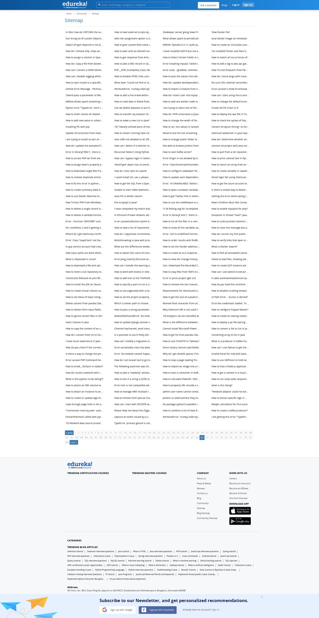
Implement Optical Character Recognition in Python (86, 579)
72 (216, 437)
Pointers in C (172, 556)
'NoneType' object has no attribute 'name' (133, 164)
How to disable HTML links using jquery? (133, 76)
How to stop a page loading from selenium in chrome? (182, 360)
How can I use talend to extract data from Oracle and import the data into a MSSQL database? (231, 271)
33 (216, 432)
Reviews (201, 488)
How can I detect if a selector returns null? (133, 145)
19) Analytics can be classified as (181, 315)
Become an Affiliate (238, 488)
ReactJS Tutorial (188, 569)
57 (144, 437)
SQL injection (231, 560)
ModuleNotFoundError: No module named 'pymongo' (133, 315)
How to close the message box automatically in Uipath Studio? (231, 227)
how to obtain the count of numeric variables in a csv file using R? (133, 252)
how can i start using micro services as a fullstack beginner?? (231, 95)
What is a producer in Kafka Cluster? (231, 341)
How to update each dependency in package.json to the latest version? (182, 177)
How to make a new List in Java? (131, 120)
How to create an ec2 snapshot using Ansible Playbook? (182, 252)
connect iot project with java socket (231, 145)
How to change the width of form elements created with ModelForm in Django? (182, 120)
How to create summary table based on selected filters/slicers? (85, 189)
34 (221, 432)
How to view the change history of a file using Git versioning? (182, 259)
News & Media (204, 483)
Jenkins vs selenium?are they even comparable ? (182, 397)
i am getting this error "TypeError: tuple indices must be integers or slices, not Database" (231, 416)
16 (134, 432)
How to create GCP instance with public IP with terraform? (231, 265)
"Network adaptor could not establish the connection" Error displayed (231, 391)
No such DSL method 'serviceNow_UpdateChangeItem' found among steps (231, 82)
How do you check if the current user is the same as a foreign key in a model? (85, 347)
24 (173, 432)
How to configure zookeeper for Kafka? (182, 170)
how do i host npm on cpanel (130, 170)
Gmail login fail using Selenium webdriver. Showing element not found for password (231, 177)
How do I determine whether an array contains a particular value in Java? (231, 139)
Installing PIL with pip (78, 126)
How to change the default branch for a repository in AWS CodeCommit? (231, 101)
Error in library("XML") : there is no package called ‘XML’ (85, 152)
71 (211, 437)
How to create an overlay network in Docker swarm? (231, 315)
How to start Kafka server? (177, 152)
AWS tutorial (112, 565)
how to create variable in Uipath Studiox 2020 (231, 170)
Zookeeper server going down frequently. (182, 32)
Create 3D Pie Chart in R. (225, 107)
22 (163, 432)
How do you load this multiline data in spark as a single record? (231, 284)
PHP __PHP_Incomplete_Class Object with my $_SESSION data (133, 70)
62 (168, 437)
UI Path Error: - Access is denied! (230, 297)
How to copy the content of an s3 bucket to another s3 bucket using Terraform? (85, 328)
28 (192, 432)
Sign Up (248, 4)
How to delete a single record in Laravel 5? (85, 208)
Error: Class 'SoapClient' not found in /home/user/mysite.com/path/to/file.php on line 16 (85, 240)
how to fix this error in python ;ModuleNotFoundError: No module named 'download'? (85, 183)
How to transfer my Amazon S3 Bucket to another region (133, 114)
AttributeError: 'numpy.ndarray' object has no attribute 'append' (182, 416)
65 (182, 437)
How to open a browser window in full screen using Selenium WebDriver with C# (182, 189)
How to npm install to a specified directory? (85, 82)
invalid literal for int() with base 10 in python (231, 353)
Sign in (215, 609)
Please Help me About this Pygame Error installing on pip (133, 410)
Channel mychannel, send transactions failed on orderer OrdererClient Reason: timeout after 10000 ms (133, 328)
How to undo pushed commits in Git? (231, 221)
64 (177, 437)
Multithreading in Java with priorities (133, 240)
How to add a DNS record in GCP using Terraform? (133, 63)
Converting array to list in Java (228, 334)
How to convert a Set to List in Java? (231, 328)
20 (154, 432)
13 (120, 432)
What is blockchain (157, 565)
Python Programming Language (109, 569)
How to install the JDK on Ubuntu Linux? (85, 284)
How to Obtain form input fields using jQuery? (85, 309)
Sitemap (201, 508)
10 (106, 432)
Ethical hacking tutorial (210, 560)
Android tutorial (209, 556)
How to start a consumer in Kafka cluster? (182, 372)
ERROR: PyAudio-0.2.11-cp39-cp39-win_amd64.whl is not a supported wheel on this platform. (182, 44)
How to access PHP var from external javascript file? (85, 158)
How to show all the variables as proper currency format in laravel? (182, 227)
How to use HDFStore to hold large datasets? (231, 360)
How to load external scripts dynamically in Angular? (133, 32)
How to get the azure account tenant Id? (231, 183)
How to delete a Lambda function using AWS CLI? (85, 215)
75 (230, 437)
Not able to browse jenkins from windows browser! (182, 145)
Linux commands (190, 556)
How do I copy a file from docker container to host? (85, 63)
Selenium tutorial (75, 551)
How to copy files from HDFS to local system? (182, 271)
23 (168, 432)
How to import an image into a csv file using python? (182, 366)
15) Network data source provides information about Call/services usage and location (85, 423)
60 (158, 437)
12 (115, 432)
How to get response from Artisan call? (133, 57)
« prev (69, 432)
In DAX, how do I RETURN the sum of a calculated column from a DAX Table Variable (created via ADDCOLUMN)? (85, 32)
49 (105, 437)
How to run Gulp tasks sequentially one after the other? (231, 379)
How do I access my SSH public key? (231, 233)
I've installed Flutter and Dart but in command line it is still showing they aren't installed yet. (231, 51)
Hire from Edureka (238, 498)
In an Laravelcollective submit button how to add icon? (133, 221)
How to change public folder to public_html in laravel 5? (182, 139)
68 (197, 437)
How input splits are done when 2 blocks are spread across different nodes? (85, 252)
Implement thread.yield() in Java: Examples (197, 574)
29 (197, 432)
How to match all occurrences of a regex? (231, 57)
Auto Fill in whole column (128, 196)
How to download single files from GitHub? (85, 170)
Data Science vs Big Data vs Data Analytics (219, 569)
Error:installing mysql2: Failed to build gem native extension (182, 63)
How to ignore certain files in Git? (84, 315)
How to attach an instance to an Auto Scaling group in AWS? (85, 391)
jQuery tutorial (74, 560)
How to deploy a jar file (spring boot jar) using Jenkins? (231, 322)
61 (163, 437)
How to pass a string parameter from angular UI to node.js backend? (133, 309)
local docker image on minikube (229, 38)
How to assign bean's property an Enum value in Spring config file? (85, 164)
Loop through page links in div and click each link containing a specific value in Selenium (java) (85, 404)
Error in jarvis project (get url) (179, 278)
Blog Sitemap (203, 513)
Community (203, 503)
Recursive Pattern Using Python (131, 152)
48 (100, 437)
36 (231, 432)
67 (192, 437)
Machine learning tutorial (140, 560)
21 (159, 432)
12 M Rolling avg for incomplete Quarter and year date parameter (182, 208)
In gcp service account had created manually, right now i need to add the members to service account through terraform (85, 246)
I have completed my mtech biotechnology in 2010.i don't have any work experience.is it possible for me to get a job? (133, 208)
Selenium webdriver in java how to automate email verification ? (231, 133)
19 (149, 432)
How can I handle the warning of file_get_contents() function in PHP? (133, 265)
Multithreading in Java (167, 569)
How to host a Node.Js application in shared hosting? (231, 366)
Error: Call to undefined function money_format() (182, 233)
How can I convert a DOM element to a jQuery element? (85, 70)
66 (187, 437)
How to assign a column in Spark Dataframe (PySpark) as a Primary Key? (85, 57)
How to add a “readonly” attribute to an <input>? (133, 372)
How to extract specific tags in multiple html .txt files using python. (231, 397)
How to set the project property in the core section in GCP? (133, 297)
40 (250, 432)
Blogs (225, 5)
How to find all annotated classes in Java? (231, 252)
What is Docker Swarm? (224, 246)
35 (226, 432)
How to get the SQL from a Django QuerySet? (133, 183)
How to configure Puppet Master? (230, 309)
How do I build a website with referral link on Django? (85, 372)
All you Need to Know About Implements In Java (128, 579)
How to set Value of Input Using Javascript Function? (85, 297)
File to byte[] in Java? (125, 202)
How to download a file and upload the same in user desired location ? (85, 265)
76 (235, 437)
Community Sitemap (207, 518)
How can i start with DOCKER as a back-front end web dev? (133, 404)
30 (202, 432)
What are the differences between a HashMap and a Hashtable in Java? (133, 246)
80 (67, 442)
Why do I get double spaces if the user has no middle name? (182, 353)
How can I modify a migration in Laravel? (133, 341)
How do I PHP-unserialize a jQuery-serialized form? (182, 114)
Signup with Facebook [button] (161, 609)
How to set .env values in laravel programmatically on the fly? (182, 126)
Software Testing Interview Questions (84, 574)
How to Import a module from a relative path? (182, 88)
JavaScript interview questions (205, 551)
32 (212, 432)
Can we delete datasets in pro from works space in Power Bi (133, 107)
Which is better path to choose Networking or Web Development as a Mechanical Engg (133, 303)
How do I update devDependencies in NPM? (182, 82)
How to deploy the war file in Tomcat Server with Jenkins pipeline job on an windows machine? (231, 114)
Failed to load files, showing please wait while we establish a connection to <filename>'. (231, 259)
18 (144, 432)
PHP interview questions (78, 556)
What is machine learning (184, 560)
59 (153, 437)
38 (240, 432)
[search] (99, 4)
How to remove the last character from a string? (182, 284)
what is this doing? (222, 385)
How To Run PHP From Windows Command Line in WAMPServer (85, 202)
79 (250, 437)
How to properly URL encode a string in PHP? (182, 385)
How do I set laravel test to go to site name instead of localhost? (133, 360)
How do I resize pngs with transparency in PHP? (231, 76)
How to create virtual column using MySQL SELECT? (85, 290)
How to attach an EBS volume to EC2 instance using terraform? (85, 385)
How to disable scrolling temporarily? (231, 290)
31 (207, 432)
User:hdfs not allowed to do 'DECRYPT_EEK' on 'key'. (133, 139)
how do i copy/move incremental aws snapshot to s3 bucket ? (133, 233)
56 (139, 437)
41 (67, 437)
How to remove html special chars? (133, 397)
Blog (199, 498)
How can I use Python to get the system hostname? (231, 347)
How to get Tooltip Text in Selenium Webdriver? (182, 196)
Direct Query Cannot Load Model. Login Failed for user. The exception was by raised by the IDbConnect (182, 347)
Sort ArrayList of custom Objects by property (85, 38)
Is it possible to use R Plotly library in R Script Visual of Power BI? (133, 334)
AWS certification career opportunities (85, 565)
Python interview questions (140, 569)
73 (221, 437)
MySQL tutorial (117, 560)
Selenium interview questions (100, 551)
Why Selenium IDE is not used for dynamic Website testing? (182, 309)
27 (187, 432)
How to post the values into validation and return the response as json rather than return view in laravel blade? (182, 76)
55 (134, 437)
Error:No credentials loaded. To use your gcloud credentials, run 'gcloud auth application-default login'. (231, 303)
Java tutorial (123, 551)
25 (178, 432)
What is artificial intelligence (201, 565)
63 (173, 437)
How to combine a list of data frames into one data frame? (182, 410)
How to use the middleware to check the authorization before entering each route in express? (182, 202)
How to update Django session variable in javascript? (133, 322)
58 (149, 437)
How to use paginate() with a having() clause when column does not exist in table (133, 290)
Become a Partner (238, 493)
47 (96, 437)
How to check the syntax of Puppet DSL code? (231, 120)
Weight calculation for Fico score (230, 404)
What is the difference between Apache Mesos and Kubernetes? (182, 322)
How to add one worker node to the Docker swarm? (182, 101)
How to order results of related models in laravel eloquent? (85, 114)
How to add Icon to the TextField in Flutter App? (133, 278)
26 (183, 432)
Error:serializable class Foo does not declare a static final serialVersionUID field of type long (133, 347)
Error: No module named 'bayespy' (133, 353)
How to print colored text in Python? (231, 158)
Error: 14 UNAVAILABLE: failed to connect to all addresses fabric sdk (182, 183)
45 (86, 437)
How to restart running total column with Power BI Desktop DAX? (133, 133)
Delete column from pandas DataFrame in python (85, 303)
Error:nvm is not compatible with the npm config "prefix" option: (133, 385)
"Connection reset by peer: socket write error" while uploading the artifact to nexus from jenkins (85, 410)
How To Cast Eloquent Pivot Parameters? (231, 70)
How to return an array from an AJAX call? (231, 164)
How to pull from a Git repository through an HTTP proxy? (231, 152)
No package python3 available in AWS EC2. (182, 404)
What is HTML (139, 551)
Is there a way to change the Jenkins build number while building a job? (85, 353)
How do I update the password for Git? (85, 145)
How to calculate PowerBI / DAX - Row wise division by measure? (182, 379)
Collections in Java (243, 565)
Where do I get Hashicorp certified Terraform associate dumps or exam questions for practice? (85, 233)
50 (110, 437)
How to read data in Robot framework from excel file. (133, 101)
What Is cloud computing (133, 565)
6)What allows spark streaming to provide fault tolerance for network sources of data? (85, 101)
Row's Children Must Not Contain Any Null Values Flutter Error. (231, 202)
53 (124, 437)
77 (240, 437)
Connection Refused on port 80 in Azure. (85, 278)
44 (81, 437)
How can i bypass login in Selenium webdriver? (133, 158)
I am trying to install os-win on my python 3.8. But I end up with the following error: (85, 139)
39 (245, 432)
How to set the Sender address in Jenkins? (182, 246)
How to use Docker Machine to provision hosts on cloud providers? (85, 196)
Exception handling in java (79, 569)
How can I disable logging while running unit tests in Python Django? (85, 76)
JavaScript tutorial (228, 556)
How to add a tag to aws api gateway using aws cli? (231, 63)
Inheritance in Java (102, 556)
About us (201, 478)
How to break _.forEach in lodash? (84, 366)
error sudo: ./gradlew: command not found (182, 70)
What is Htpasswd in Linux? (81, 259)
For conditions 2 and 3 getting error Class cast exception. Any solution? (85, 227)
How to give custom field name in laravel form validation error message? (133, 44)
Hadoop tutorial (177, 565)
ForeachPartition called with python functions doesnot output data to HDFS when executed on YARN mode (85, 416)
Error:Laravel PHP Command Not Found (85, 360)
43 (76, 437)
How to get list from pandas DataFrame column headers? (182, 334)
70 (206, 437)
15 (130, 432)
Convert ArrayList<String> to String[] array (231, 126)
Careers (233, 478)
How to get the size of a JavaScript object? (182, 297)
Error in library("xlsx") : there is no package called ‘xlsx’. (182, 215)
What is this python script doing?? (84, 379)
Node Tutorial (224, 565)
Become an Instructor (240, 483)
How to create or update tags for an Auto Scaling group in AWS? (85, 397)
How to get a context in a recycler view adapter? (231, 372)
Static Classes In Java (77, 322)
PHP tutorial (181, 551)
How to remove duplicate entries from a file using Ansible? (85, 177)
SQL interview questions (96, 560)
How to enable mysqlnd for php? (230, 208)
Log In (235, 4)
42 (71, 437)
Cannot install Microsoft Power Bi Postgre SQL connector (182, 328)
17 (139, 432)
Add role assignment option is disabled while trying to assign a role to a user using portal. (133, 38)
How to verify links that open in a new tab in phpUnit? (231, 240)
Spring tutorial (229, 551)
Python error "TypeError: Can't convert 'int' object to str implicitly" (85, 107)
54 (129, 437)
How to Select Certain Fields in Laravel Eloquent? (182, 57)
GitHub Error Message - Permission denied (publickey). (85, 88)
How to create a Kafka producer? (230, 410)
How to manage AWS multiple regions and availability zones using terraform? (133, 391)
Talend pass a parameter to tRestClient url (85, 95)
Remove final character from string (182, 303)
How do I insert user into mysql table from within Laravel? (182, 95)
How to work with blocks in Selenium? (133, 271)
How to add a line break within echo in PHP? (133, 95)
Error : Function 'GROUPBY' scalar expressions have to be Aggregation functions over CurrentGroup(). (85, 221)
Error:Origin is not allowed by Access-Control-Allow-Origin (182, 158)
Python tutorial (162, 560)
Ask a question (208, 5)
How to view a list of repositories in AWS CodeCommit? (133, 227)
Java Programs (125, 574)
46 (91, 437)
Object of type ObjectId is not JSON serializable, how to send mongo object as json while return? (85, 44)
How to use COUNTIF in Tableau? (181, 341)
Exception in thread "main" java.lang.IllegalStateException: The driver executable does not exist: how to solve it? (231, 215)
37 (236, 432)
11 (110, 432)
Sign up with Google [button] (121, 609)
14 (125, 432)
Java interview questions (161, 551)
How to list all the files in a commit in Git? (182, 221)
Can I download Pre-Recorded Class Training (182, 265)
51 (115, 437)
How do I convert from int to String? (85, 334)
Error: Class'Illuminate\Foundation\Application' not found (182, 164)
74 (226, 437)
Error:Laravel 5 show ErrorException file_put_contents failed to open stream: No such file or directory (231, 88)
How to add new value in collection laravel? (85, 120)
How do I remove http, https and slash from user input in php (85, 51)
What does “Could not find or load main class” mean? (133, 82)
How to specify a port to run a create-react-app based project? (133, 284)
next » (73, 442)
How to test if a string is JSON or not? (133, 379)
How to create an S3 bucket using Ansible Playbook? (231, 44)
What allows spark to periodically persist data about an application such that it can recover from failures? (182, 38)
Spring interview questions (150, 556)
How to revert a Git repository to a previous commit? (85, 271)
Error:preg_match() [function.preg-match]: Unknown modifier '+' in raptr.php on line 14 (133, 259)
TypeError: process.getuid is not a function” (133, 423)
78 (245, 437)
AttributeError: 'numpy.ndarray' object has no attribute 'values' (133, 88)
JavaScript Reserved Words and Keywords (155, 574)
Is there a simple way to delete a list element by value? (231, 189)
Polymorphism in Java (124, 556)
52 (120, 437)
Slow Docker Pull (221, 32)
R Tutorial (110, 574)
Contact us (202, 493)
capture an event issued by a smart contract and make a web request (133, 416)
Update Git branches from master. (85, 133)
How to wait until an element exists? (133, 51)
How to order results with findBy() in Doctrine (182, 240)
